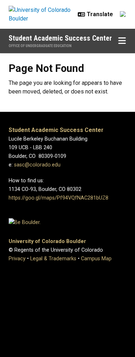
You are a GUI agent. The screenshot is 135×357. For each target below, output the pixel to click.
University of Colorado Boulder (47, 241)
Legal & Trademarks (53, 259)
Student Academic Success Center (60, 38)
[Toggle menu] (122, 41)
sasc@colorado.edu (37, 165)
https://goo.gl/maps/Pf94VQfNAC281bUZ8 (58, 198)
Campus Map (96, 259)
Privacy (17, 259)
